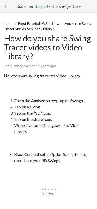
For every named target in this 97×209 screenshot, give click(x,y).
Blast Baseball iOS (32, 23)
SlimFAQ (48, 194)
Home (8, 23)
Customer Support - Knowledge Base (48, 6)
